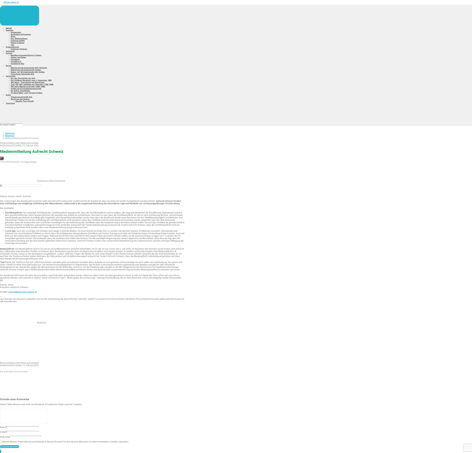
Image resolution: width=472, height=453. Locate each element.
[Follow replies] (18, 394)
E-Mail (3, 432)
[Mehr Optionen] (18, 360)
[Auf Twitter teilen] (18, 341)
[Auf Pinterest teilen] (93, 341)
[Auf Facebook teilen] (56, 341)
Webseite (4, 437)
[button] (0, 451)
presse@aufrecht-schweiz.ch (22, 292)
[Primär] (19, 16)
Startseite (10, 133)
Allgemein (9, 136)
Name (3, 427)
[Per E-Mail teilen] (130, 341)
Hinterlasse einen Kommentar (51, 181)
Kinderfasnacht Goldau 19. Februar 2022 (19, 145)
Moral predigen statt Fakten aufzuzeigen (19, 143)
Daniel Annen (30, 162)
